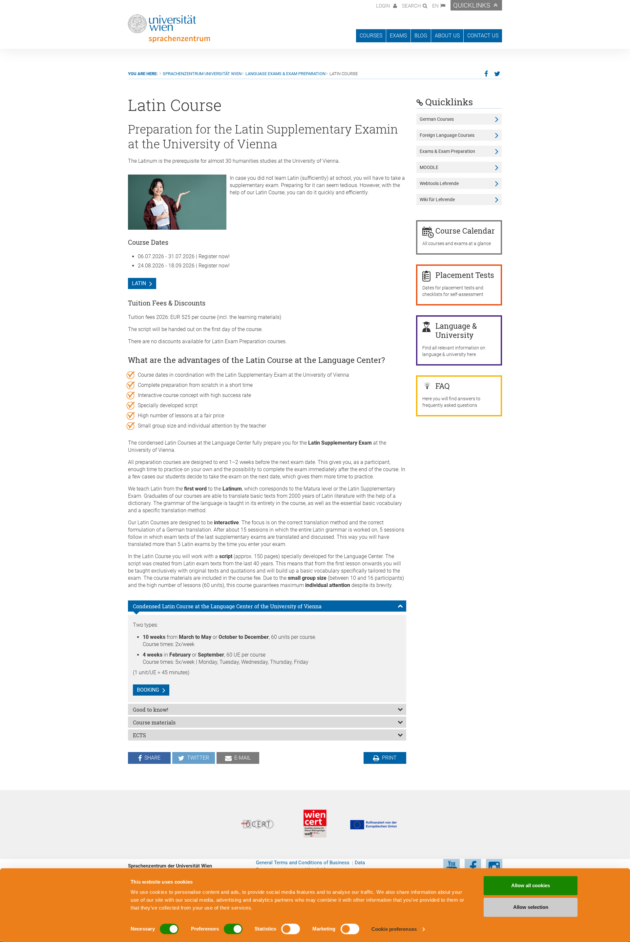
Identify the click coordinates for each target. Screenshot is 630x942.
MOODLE (429, 167)
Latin (139, 283)
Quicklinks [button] (471, 5)
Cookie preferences (394, 929)
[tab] (267, 606)
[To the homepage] (169, 28)
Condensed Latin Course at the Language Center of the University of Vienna (227, 606)
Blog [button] (420, 35)
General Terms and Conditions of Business (302, 863)
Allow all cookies (530, 885)
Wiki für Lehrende (437, 199)
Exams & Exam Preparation (447, 151)
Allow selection (530, 907)
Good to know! (150, 709)
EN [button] (435, 6)
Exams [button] (398, 35)
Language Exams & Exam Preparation (285, 73)
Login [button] (383, 6)
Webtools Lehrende (439, 183)
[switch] (233, 929)
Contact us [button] (482, 35)
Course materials (154, 722)
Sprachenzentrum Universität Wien (202, 73)
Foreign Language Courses (447, 135)
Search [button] (411, 6)
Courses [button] (371, 35)
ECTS (139, 735)
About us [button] (447, 35)
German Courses (437, 119)
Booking (148, 690)
